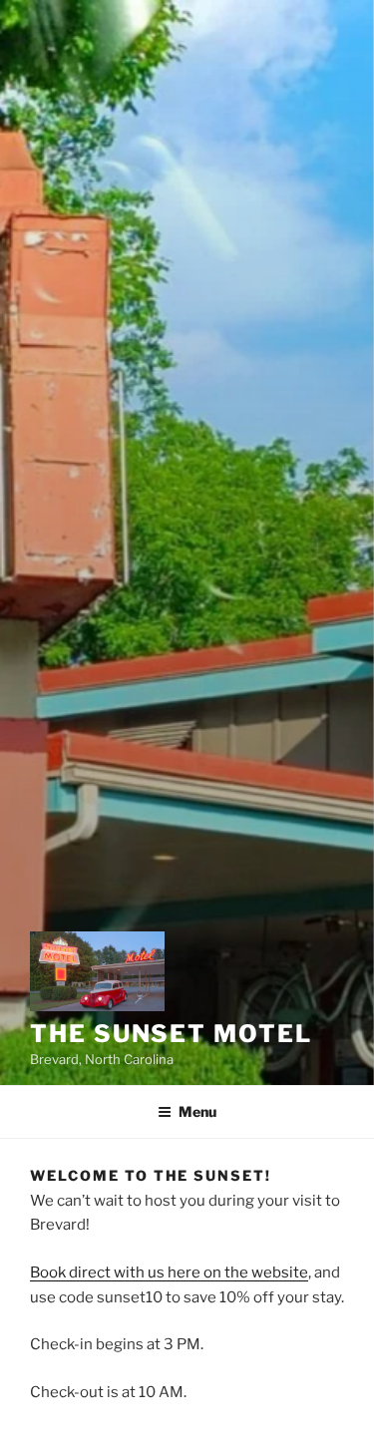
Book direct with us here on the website (169, 1272)
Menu (197, 1111)
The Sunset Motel (171, 1033)
